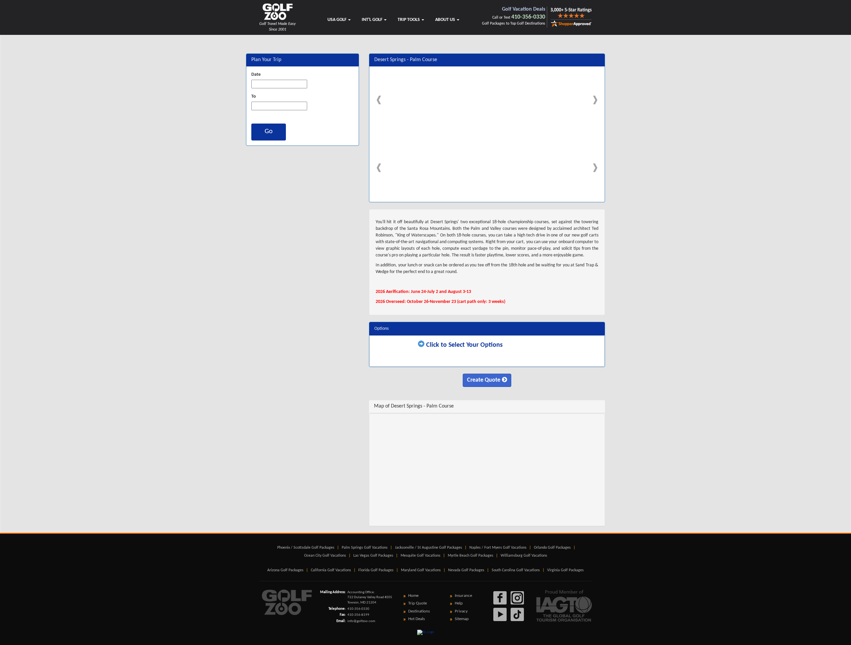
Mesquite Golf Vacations (420, 556)
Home (413, 596)
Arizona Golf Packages (285, 570)
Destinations (419, 611)
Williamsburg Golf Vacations (524, 556)
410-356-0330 (528, 17)
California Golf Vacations (331, 570)
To (253, 96)
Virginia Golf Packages (565, 570)
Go (269, 131)
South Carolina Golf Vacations (516, 570)
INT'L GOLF (372, 19)
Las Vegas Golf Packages (373, 556)
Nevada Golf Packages (466, 570)
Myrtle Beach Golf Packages (470, 556)
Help (459, 603)
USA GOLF (337, 19)
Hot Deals (416, 619)
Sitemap (462, 619)
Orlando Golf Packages (552, 548)
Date (256, 74)
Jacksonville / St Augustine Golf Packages (428, 548)
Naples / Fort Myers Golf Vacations (498, 548)
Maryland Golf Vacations (421, 570)
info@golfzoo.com (361, 621)
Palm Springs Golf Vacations (365, 548)
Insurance (463, 596)
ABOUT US (445, 19)
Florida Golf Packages (376, 570)
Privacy (461, 611)
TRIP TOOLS (409, 19)
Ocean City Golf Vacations (325, 556)
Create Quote (483, 380)
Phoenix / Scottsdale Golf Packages (305, 548)
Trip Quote (417, 603)
